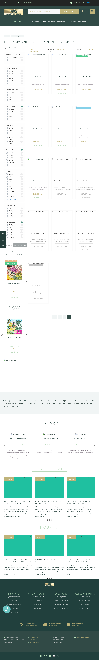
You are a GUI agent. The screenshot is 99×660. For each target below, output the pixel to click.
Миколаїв (61, 403)
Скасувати (8, 245)
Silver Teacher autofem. (62, 128)
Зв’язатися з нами (37, 600)
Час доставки (14, 608)
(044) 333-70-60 (34, 642)
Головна (36, 22)
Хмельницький (9, 406)
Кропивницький (44, 403)
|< (54, 317)
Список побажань (84, 604)
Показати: (77, 49)
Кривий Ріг (31, 403)
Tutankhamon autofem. (18, 438)
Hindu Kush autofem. (62, 233)
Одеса (68, 403)
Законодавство (61, 597)
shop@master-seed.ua (83, 637)
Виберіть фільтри (20, 245)
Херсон (89, 403)
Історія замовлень (84, 600)
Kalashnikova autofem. (38, 76)
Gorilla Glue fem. (81, 438)
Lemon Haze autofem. (14, 337)
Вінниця (74, 400)
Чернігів (19, 406)
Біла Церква (57, 400)
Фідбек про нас (39, 30)
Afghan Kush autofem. (49, 438)
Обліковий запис (84, 597)
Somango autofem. (38, 233)
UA (90, 3)
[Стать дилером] (3, 245)
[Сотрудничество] (3, 234)
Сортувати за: (50, 50)
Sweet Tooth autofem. (62, 181)
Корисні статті (49, 468)
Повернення (38, 604)
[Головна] (6, 36)
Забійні (72, 22)
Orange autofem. (86, 76)
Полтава (75, 403)
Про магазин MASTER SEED (14, 604)
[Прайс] (3, 240)
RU (94, 3)
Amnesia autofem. (14, 283)
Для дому (82, 22)
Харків (82, 403)
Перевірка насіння (38, 597)
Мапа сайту (37, 608)
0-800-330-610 (34, 637)
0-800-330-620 (34, 639)
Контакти (14, 600)
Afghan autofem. (38, 181)
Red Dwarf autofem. (38, 285)
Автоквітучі (49, 22)
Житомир (90, 400)
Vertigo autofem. (86, 128)
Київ (14, 403)
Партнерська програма (61, 604)
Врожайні (61, 22)
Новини (49, 527)
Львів (54, 403)
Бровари (67, 400)
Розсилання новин (85, 608)
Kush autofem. (62, 76)
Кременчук (21, 403)
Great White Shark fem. (86, 233)
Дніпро (82, 400)
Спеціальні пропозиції (61, 608)
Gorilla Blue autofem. (38, 128)
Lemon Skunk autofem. (85, 181)
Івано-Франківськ (44, 400)
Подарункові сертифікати (61, 600)
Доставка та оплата (14, 597)
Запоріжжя (7, 403)
